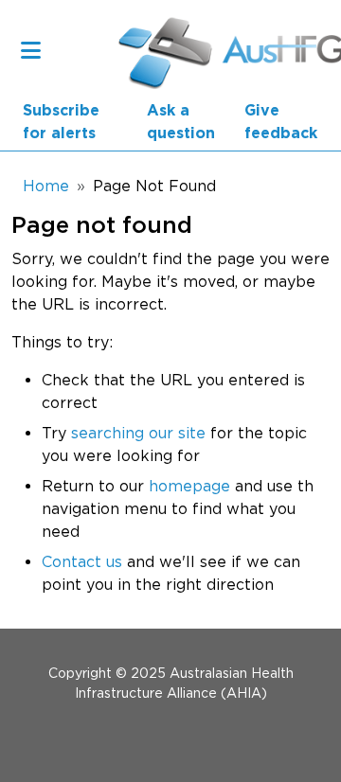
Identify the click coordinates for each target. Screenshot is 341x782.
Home (46, 185)
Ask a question (181, 122)
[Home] (155, 49)
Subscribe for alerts (61, 122)
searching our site (138, 432)
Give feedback (280, 122)
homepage (189, 485)
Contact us (82, 561)
